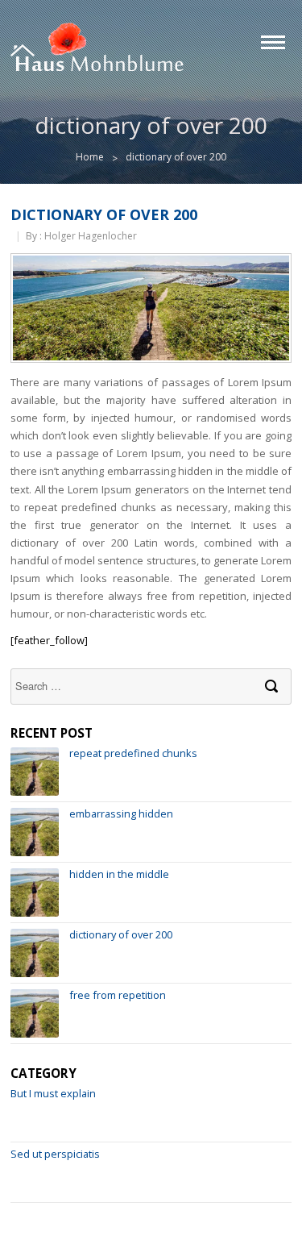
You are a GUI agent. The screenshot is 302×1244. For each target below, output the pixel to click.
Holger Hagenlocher (90, 236)
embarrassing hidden (121, 813)
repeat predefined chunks (133, 753)
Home (90, 157)
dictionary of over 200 (103, 214)
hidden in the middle (119, 874)
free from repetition (117, 995)
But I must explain (53, 1093)
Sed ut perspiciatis (55, 1153)
